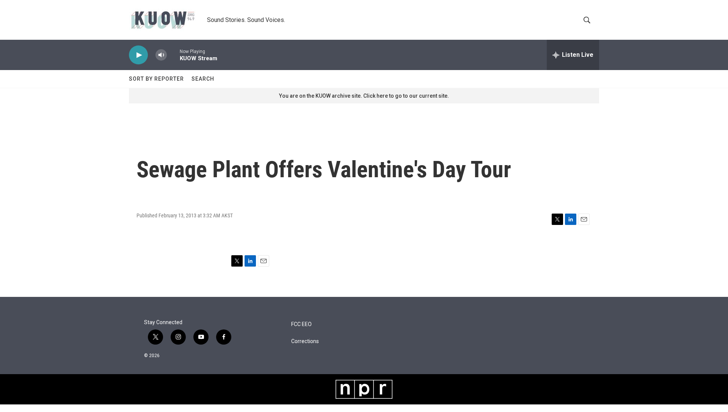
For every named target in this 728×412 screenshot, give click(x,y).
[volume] (161, 55)
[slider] (173, 55)
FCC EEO (301, 324)
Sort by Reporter (156, 79)
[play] (138, 55)
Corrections (305, 341)
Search (202, 79)
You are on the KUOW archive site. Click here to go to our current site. (364, 96)
